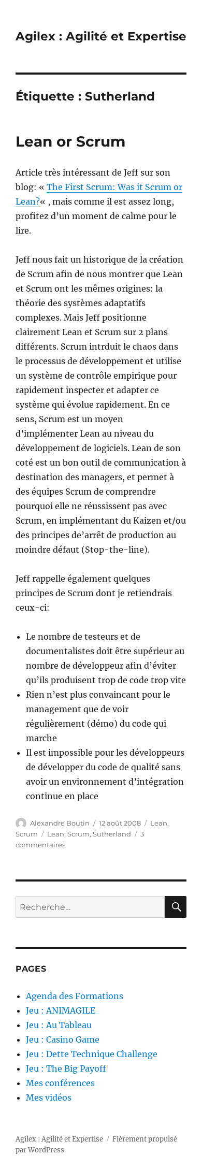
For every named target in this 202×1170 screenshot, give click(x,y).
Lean (158, 823)
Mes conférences (60, 1083)
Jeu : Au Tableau (59, 1025)
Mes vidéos (48, 1097)
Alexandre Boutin (60, 823)
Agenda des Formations (74, 996)
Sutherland (112, 834)
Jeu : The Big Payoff (66, 1068)
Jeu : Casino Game (62, 1039)
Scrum (27, 834)
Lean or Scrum (70, 141)
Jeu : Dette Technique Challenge (91, 1054)
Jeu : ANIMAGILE (60, 1010)
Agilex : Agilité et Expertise (101, 36)
